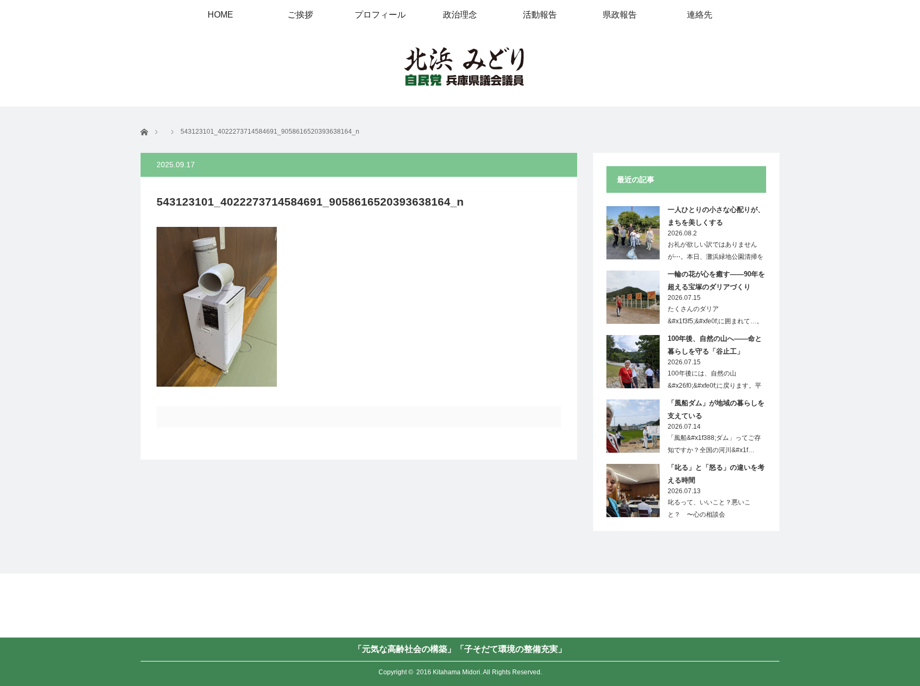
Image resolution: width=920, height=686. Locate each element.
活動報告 (540, 14)
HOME (220, 14)
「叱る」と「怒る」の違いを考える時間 (716, 473)
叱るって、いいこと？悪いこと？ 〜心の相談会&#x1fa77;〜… (709, 514)
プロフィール (380, 14)
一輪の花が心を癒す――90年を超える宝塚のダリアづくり (716, 280)
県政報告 (620, 14)
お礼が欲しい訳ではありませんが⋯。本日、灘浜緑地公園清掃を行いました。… (715, 257)
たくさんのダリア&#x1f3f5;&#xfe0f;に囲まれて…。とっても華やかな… (715, 321)
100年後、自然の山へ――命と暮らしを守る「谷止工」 (715, 344)
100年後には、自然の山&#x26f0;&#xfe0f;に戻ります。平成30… (714, 386)
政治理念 (460, 14)
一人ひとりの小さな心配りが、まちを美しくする (716, 216)
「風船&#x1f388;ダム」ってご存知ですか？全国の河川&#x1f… (714, 444)
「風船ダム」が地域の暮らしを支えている (716, 409)
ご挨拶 (300, 14)
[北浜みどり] (464, 67)
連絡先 (699, 14)
